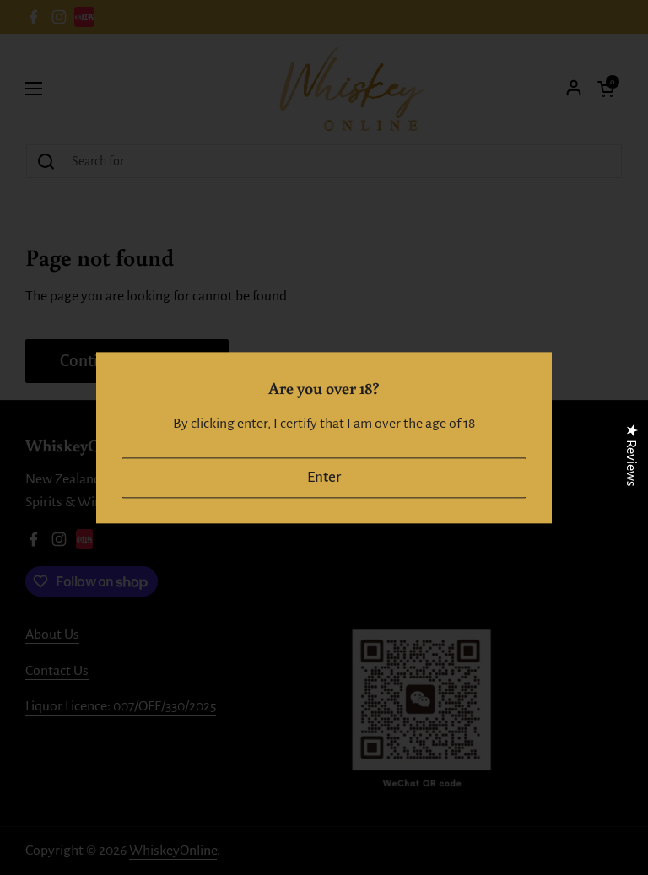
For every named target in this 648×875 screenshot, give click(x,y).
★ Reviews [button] (631, 454)
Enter (324, 477)
